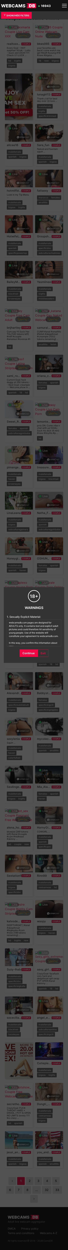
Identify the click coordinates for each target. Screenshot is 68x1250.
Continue (28, 653)
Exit (43, 653)
